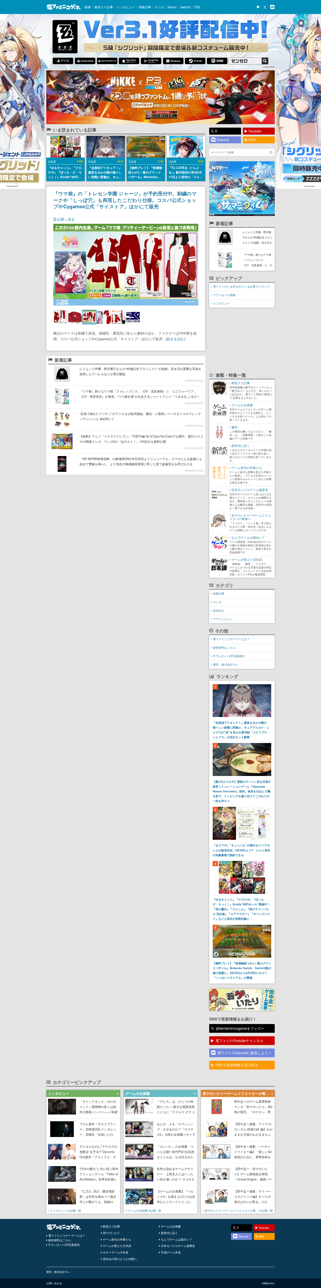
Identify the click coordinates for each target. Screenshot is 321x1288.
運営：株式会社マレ (225, 664)
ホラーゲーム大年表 (115, 1252)
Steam (171, 7)
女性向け (218, 610)
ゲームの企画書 (171, 1226)
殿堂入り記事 (104, 7)
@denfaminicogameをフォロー (240, 1028)
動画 (88, 7)
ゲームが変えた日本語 (117, 1246)
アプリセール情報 (224, 295)
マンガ (159, 7)
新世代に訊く (169, 1233)
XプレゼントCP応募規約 (228, 656)
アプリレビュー (223, 619)
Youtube (254, 131)
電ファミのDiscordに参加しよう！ (244, 1052)
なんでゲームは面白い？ (176, 1239)
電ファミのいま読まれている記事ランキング (241, 286)
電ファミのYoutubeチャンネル (239, 1040)
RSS (252, 139)
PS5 (197, 7)
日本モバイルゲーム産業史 (178, 1246)
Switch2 (185, 7)
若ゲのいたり (111, 1233)
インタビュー (126, 7)
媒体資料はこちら (224, 647)
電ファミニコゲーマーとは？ (231, 639)
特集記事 (145, 7)
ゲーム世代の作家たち (117, 1239)
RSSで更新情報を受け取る (237, 1065)
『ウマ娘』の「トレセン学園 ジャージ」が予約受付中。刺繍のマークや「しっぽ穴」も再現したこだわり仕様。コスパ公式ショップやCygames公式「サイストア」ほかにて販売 (125, 200)
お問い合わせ (54, 1283)
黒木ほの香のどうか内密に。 (121, 1259)
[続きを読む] (175, 338)
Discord (223, 139)
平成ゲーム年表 (171, 1252)
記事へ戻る (65, 219)
